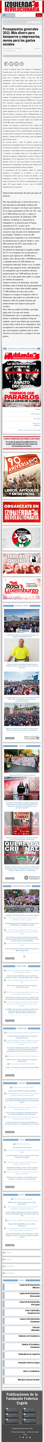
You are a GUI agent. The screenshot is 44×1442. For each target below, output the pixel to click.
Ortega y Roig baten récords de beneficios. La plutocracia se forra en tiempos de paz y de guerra (22, 1123)
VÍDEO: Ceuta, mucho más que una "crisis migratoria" (22, 1203)
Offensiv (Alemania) (35, 1329)
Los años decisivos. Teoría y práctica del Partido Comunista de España (22, 1156)
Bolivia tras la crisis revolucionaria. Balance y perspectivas (22, 1060)
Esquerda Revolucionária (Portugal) (30, 1303)
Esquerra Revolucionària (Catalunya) (30, 1320)
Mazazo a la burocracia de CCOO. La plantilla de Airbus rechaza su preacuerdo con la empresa (22, 729)
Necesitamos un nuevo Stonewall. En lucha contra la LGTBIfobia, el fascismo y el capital (22, 924)
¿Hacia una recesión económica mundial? (22, 1091)
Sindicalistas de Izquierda (29, 1354)
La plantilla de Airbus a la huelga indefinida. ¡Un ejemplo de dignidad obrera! (22, 636)
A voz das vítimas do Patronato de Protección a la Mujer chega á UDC (22, 950)
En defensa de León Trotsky (22, 1147)
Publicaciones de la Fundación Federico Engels (22, 1399)
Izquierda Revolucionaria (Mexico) (30, 1286)
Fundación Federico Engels (29, 1362)
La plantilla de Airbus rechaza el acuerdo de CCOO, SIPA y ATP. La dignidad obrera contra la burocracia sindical (22, 699)
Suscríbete (37, 419)
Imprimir (37, 48)
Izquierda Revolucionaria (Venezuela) (30, 1294)
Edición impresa (36, 414)
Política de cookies (33, 1432)
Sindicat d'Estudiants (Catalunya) (31, 1346)
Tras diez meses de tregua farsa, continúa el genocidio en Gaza (22, 1037)
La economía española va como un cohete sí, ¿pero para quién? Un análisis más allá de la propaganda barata (22, 1100)
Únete (25, 1434)
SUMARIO (38, 409)
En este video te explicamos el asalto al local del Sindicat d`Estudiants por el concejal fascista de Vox (22, 1214)
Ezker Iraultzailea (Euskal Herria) (32, 1312)
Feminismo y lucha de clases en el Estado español (22, 915)
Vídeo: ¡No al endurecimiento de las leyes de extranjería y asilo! (22, 986)
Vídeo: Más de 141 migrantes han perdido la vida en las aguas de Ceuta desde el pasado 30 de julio (22, 998)
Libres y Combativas (31, 1371)
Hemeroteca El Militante (37, 424)
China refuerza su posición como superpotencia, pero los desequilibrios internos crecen (22, 1113)
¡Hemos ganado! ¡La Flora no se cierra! (22, 775)
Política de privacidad (18, 1432)
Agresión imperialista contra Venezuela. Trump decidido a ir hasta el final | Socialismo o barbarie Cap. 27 (22, 1235)
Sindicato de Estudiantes (29, 1336)
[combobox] (25, 15)
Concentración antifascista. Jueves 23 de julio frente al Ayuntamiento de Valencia (22, 838)
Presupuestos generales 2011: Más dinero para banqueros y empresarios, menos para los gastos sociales (21, 37)
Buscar (39, 15)
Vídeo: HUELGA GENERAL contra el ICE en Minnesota (22, 1225)
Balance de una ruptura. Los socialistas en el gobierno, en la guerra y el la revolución (22, 1178)
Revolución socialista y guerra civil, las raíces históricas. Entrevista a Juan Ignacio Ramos (22, 1168)
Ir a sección (10, 738)
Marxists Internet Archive (29, 1379)
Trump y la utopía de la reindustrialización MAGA (22, 1067)
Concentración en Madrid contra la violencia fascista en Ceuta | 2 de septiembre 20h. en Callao (22, 977)
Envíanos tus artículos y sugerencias (29, 430)
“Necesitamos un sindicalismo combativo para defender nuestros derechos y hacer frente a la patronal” (22, 666)
